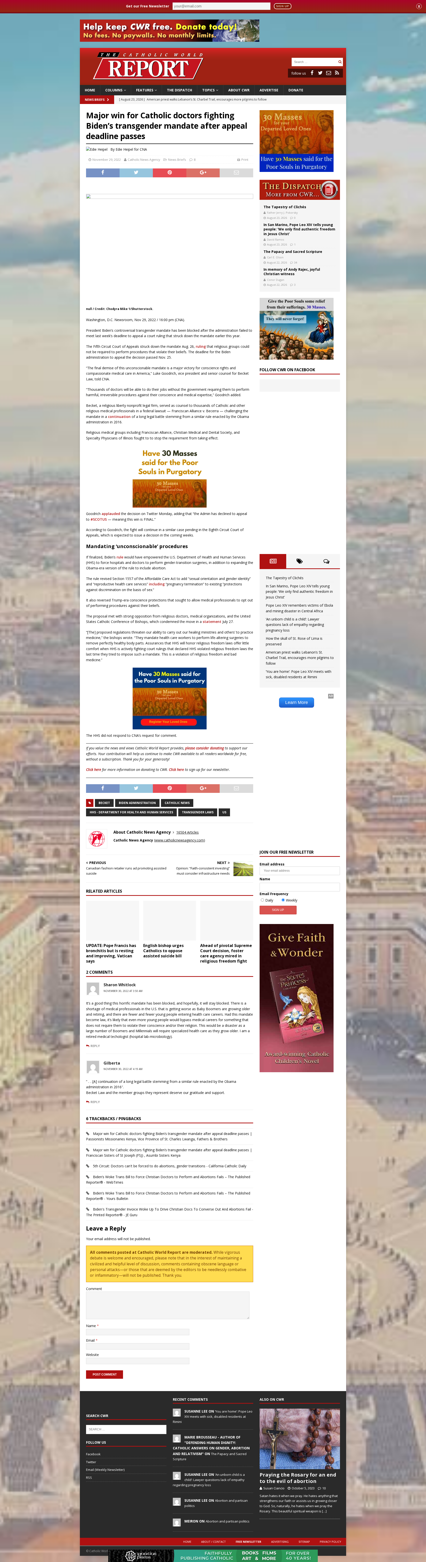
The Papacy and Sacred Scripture (293, 251)
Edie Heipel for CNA (131, 149)
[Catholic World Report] (213, 82)
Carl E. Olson (275, 257)
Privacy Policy (330, 1541)
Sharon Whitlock (120, 984)
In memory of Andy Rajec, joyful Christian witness (292, 271)
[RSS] (337, 73)
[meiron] (177, 1523)
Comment (94, 1288)
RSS (89, 1477)
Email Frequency (274, 893)
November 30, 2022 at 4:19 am (123, 1069)
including (157, 584)
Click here (93, 769)
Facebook (93, 1454)
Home (90, 90)
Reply (95, 1046)
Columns (114, 90)
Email (91, 1340)
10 (324, 1488)
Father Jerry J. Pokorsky (282, 212)
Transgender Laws (197, 812)
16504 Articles (187, 832)
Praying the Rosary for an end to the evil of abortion (298, 1477)
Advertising (280, 1541)
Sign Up (282, 6)
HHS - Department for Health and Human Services (131, 812)
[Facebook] (311, 73)
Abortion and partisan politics (227, 1521)
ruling (201, 346)
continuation (119, 416)
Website (92, 1354)
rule (120, 557)
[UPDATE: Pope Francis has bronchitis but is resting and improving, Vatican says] (112, 921)
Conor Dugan (275, 280)
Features (144, 90)
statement (212, 621)
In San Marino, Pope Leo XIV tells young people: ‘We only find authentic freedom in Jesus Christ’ (299, 229)
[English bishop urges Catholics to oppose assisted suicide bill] (169, 921)
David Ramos (275, 239)
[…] (324, 1511)
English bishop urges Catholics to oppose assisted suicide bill (163, 951)
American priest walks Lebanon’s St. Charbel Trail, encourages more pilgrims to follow (300, 658)
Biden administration (137, 803)
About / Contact (213, 1541)
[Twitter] (320, 73)
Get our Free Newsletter (147, 6)
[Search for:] (314, 61)
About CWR (238, 90)
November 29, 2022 (106, 159)
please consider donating (204, 748)
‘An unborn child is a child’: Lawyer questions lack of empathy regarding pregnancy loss (295, 625)
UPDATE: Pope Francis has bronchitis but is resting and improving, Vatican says (111, 953)
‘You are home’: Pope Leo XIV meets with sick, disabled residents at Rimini (212, 1416)
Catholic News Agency (144, 159)
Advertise (269, 90)
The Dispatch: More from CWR (300, 190)
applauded (111, 513)
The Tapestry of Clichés (285, 207)
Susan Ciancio (273, 1488)
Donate (295, 90)
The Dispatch (179, 90)
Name (91, 1325)
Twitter (91, 1462)
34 (295, 262)
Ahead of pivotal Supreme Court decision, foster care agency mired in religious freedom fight (226, 953)
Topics (208, 90)
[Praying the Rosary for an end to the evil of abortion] (300, 1439)
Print (244, 159)
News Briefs (95, 100)
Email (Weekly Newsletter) (105, 1469)
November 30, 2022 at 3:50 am (123, 991)
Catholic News (177, 803)
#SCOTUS (98, 519)
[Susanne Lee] (177, 1414)
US (224, 812)
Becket (104, 803)
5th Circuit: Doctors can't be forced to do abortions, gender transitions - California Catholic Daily (169, 1166)
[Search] (340, 62)
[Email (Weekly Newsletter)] (328, 73)
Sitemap (304, 1541)
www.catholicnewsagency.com (179, 840)
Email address (272, 864)
